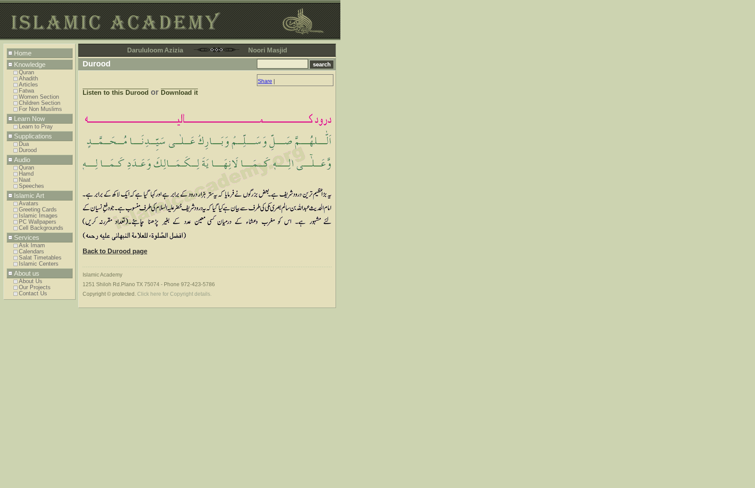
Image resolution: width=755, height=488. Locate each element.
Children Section (39, 103)
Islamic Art (29, 195)
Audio (22, 159)
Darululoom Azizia (155, 50)
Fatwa (26, 91)
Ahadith (28, 79)
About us (26, 273)
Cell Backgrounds (41, 228)
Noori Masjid (267, 50)
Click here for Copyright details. (174, 294)
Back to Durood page (115, 251)
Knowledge (29, 64)
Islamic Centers (39, 264)
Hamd (26, 174)
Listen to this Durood (116, 92)
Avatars (28, 204)
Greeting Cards (38, 210)
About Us (30, 281)
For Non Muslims (40, 109)
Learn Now (29, 118)
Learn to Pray (36, 127)
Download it (179, 92)
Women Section (39, 97)
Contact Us (33, 294)
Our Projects (35, 287)
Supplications (33, 136)
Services (26, 237)
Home (22, 53)
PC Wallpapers (37, 222)
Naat (25, 180)
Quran (26, 72)
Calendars (31, 252)
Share (265, 81)
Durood (28, 150)
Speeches (31, 186)
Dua (24, 144)
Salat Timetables (40, 258)
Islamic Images (38, 216)
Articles (28, 85)
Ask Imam (32, 245)
